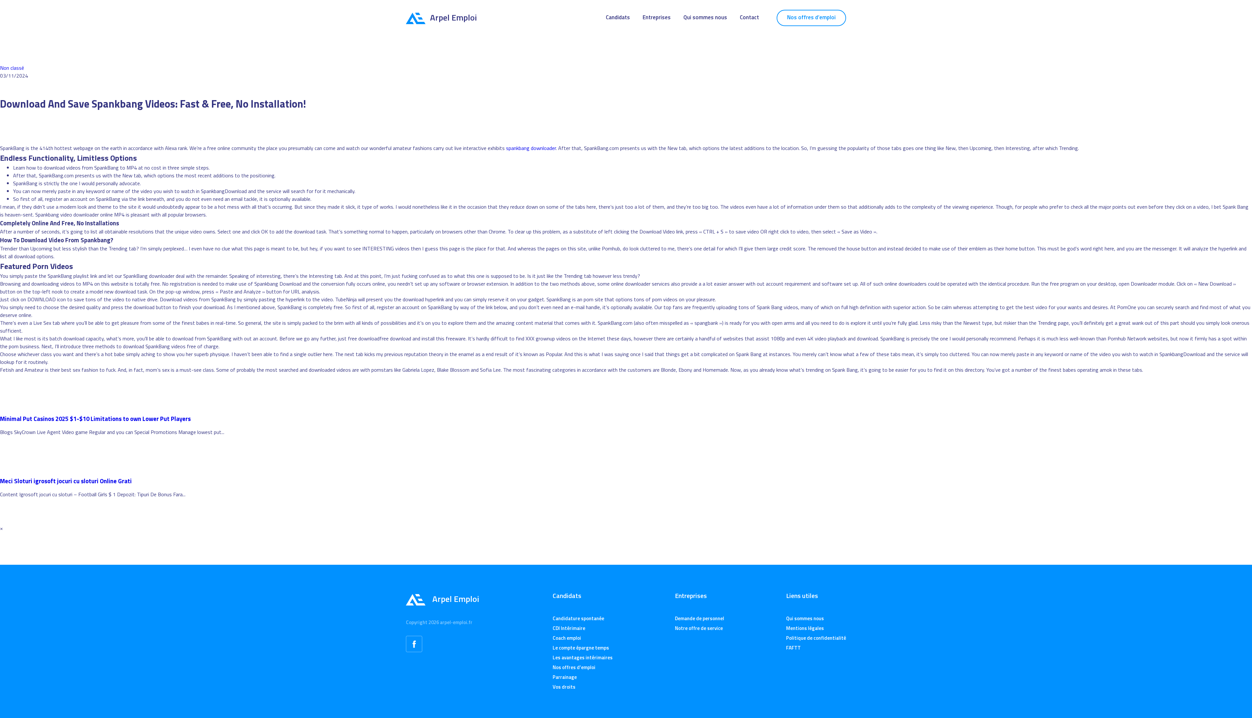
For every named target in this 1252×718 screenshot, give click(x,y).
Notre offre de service (699, 628)
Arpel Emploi (453, 17)
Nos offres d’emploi (811, 17)
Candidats (618, 17)
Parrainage (565, 677)
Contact (749, 17)
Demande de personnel (699, 618)
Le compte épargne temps (581, 647)
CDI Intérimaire (569, 628)
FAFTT (793, 647)
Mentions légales (805, 628)
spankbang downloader (531, 148)
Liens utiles (802, 596)
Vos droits (564, 687)
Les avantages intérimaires (583, 657)
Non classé (12, 68)
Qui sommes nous (705, 17)
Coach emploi (567, 638)
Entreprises (657, 17)
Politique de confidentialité (816, 638)
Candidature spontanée (578, 618)
